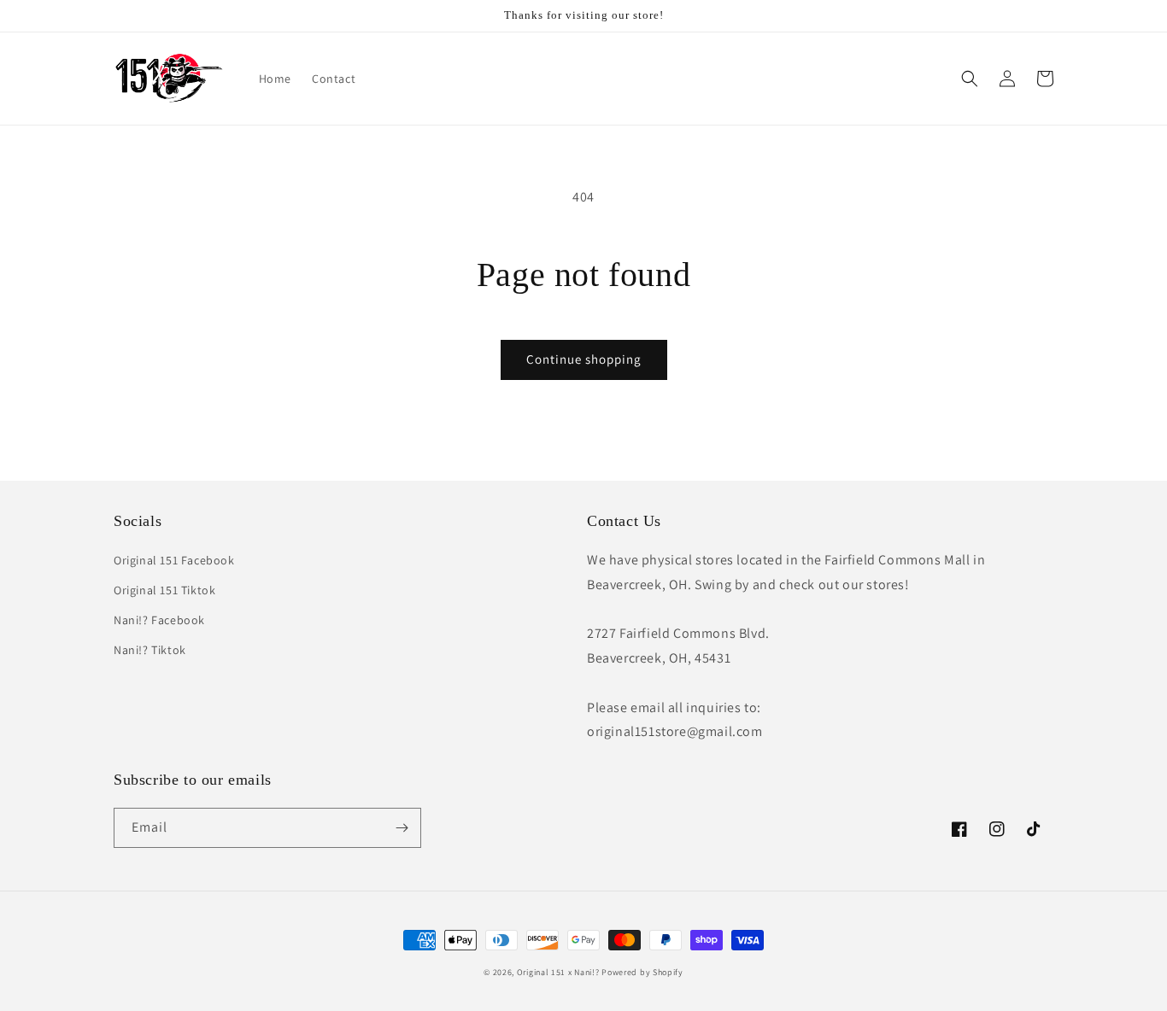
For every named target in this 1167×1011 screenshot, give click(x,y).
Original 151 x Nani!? (558, 972)
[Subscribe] (401, 828)
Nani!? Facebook (159, 620)
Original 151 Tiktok (164, 590)
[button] (969, 78)
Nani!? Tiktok (150, 649)
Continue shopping (584, 359)
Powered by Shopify (642, 972)
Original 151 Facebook (174, 560)
